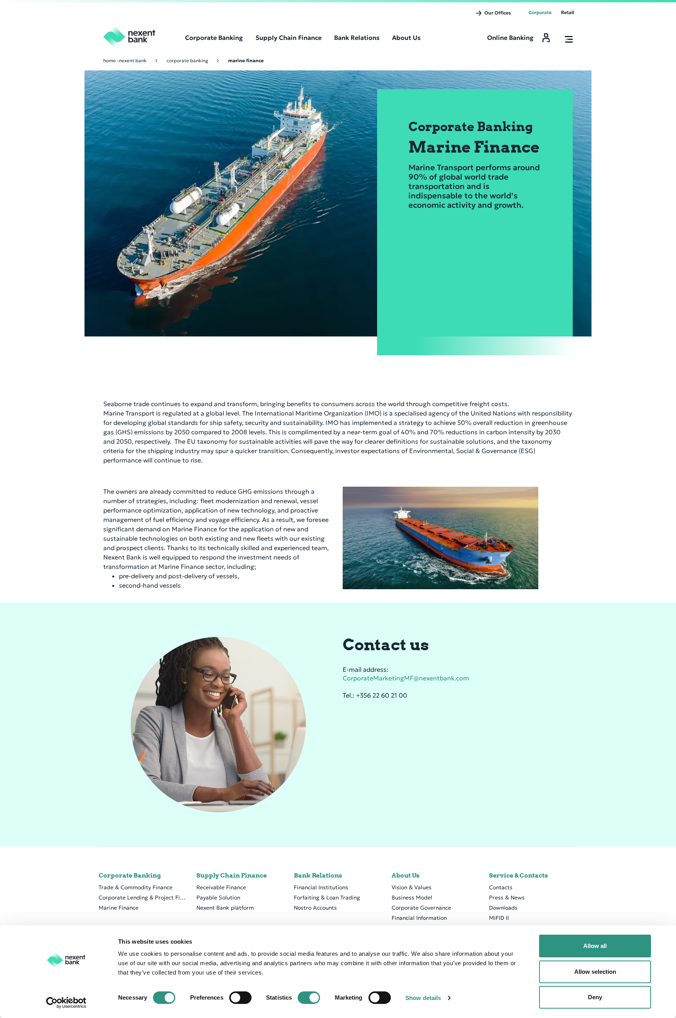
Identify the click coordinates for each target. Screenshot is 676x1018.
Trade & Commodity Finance (136, 887)
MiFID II (499, 917)
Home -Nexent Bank (125, 60)
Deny (595, 997)
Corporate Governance (421, 907)
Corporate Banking (187, 60)
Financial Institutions (321, 887)
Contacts (500, 887)
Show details (423, 998)
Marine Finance (118, 907)
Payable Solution (218, 897)
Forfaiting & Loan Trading (327, 897)
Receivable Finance (221, 887)
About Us (406, 875)
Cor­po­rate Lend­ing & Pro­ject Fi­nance (143, 897)
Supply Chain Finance (231, 875)
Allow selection (595, 971)
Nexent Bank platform (225, 907)
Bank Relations (318, 875)
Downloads (503, 907)
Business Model (412, 897)
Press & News (507, 897)
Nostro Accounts (315, 907)
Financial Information (419, 917)
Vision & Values (411, 887)
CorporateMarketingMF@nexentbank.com (406, 678)
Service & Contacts (518, 875)
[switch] (240, 997)
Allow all (595, 945)
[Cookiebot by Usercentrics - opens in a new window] (66, 1003)
